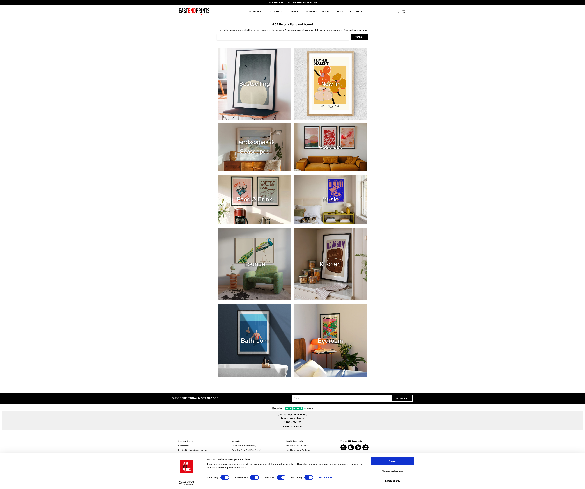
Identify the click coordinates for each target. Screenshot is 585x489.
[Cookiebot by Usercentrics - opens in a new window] (186, 483)
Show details (326, 477)
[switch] (254, 477)
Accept (392, 461)
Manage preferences (392, 471)
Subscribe (263, 265)
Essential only (392, 481)
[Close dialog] (348, 217)
